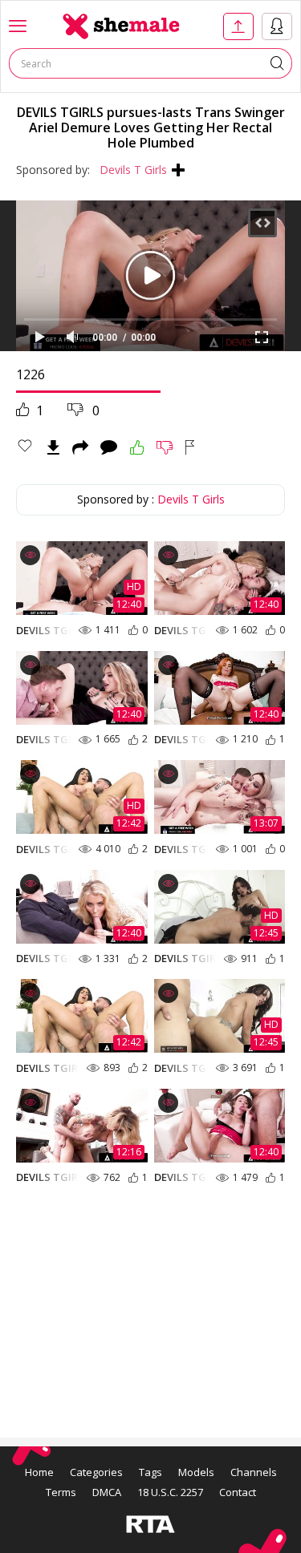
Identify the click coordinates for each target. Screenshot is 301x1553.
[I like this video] (137, 447)
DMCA (106, 1492)
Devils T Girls (133, 169)
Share (80, 447)
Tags (150, 1472)
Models (196, 1472)
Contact (237, 1492)
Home (39, 1472)
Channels (253, 1472)
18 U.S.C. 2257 (170, 1492)
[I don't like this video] (165, 447)
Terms (61, 1492)
